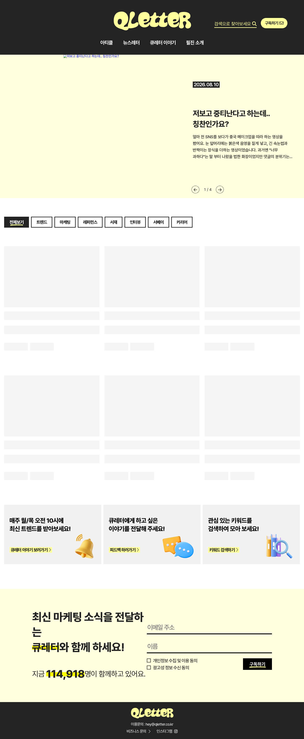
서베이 (158, 222)
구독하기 (257, 664)
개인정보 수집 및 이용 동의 (174, 660)
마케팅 (65, 222)
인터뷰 (135, 222)
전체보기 (17, 222)
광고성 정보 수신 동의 (170, 667)
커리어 (182, 222)
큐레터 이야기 (163, 43)
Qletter (152, 712)
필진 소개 (195, 43)
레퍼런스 (90, 222)
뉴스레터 (131, 43)
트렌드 (41, 222)
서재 (113, 222)
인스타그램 (164, 731)
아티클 (106, 43)
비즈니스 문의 (136, 731)
